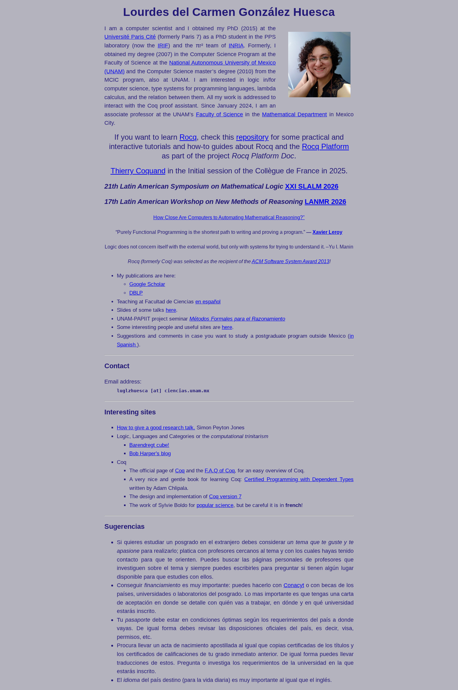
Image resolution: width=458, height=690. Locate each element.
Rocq (188, 137)
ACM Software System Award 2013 (290, 261)
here (171, 310)
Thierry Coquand (138, 170)
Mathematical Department (294, 114)
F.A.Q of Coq (220, 471)
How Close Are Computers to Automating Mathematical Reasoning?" (229, 217)
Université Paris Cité (130, 36)
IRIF (163, 45)
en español (208, 302)
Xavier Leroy (327, 232)
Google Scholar (147, 284)
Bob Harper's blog (150, 453)
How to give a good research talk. (156, 428)
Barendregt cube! (149, 445)
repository (252, 137)
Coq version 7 (225, 496)
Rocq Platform (325, 146)
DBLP (136, 293)
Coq (179, 471)
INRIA (236, 45)
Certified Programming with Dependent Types (299, 479)
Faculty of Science (219, 114)
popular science (215, 505)
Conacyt (294, 585)
